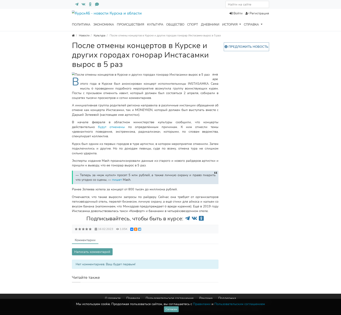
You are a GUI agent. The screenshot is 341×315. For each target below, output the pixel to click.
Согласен (171, 309)
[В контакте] (82, 4)
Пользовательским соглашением (239, 304)
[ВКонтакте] (131, 229)
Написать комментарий (92, 252)
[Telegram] (139, 229)
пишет (117, 180)
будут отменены (111, 127)
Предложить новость (248, 47)
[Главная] (73, 35)
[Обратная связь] (95, 4)
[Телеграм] (75, 4)
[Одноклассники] (88, 4)
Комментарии (85, 240)
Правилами (202, 304)
